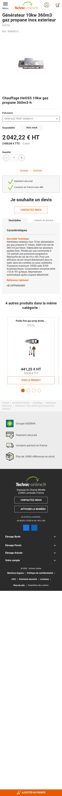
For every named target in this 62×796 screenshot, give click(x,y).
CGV (14, 579)
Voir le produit (31, 380)
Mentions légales (15, 573)
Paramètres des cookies (38, 585)
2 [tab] (28, 390)
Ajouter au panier (33, 792)
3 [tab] (34, 390)
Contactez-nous (31, 209)
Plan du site (19, 585)
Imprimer (37, 170)
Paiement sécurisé (28, 579)
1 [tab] (23, 390)
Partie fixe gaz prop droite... (31, 320)
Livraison (44, 579)
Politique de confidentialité (40, 573)
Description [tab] (15, 220)
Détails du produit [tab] (43, 220)
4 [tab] (39, 390)
